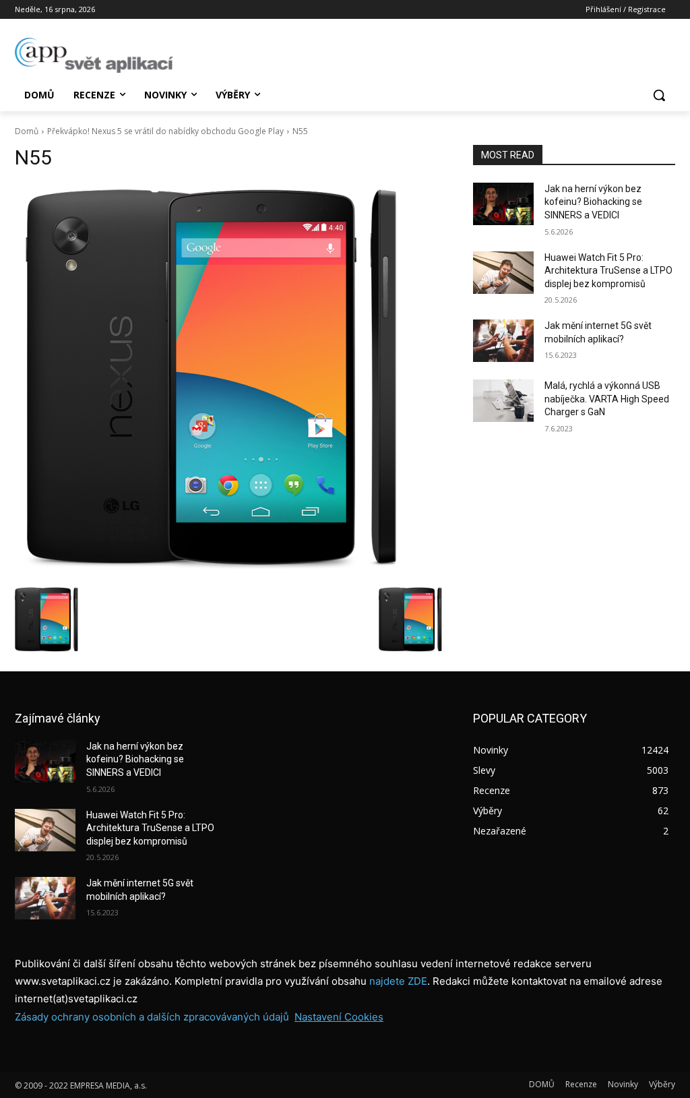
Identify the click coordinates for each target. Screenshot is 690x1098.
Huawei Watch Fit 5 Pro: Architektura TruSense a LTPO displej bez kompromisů (608, 270)
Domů (26, 131)
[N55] (230, 381)
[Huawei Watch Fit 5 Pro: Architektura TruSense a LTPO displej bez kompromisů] (503, 272)
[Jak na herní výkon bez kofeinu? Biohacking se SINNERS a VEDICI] (503, 204)
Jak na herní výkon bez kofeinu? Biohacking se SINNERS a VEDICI (593, 201)
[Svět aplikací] (94, 55)
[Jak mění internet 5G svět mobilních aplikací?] (503, 340)
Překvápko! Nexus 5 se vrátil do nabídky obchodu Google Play (165, 131)
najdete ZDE (398, 981)
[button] (659, 95)
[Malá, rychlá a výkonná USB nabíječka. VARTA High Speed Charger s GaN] (503, 400)
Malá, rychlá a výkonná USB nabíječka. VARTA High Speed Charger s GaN (606, 398)
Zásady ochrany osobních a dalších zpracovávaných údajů (152, 1016)
